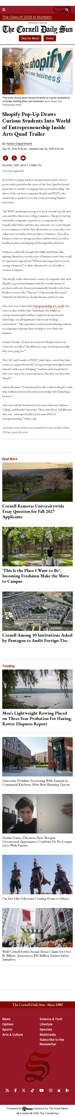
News (6, 1019)
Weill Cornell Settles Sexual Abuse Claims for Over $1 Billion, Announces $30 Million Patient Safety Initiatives (36, 955)
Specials (46, 1029)
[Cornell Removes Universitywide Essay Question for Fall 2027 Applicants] (37, 482)
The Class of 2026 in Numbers (27, 17)
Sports (7, 1029)
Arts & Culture (12, 1034)
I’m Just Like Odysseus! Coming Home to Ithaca (35, 898)
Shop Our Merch (30, 38)
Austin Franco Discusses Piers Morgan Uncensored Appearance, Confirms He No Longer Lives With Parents (37, 841)
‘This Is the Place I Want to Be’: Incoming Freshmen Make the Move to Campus (35, 576)
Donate (50, 38)
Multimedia (48, 1034)
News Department (19, 143)
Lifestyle (46, 1024)
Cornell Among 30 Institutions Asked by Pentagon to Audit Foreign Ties (37, 637)
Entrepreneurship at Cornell (48, 306)
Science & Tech (51, 1019)
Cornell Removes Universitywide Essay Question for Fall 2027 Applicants (33, 511)
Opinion (7, 1024)
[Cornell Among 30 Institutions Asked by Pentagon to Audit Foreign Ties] (37, 611)
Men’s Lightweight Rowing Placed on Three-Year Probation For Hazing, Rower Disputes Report (37, 718)
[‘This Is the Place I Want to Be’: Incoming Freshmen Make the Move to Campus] (37, 546)
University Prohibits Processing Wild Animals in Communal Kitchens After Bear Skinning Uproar (36, 782)
